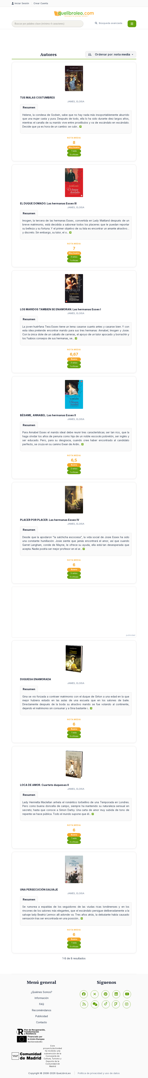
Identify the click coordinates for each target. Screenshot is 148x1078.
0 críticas (74, 154)
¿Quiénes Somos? (41, 992)
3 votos (74, 257)
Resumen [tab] (29, 107)
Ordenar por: (112, 54)
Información (42, 997)
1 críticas (74, 260)
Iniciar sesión (22, 3)
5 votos (74, 573)
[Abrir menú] (132, 23)
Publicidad (41, 1016)
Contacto (41, 1022)
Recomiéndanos (41, 1010)
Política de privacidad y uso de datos (99, 1073)
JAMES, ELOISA (75, 101)
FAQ (41, 1004)
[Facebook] (84, 994)
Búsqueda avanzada (110, 23)
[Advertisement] (77, 41)
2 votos (74, 469)
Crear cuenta (41, 3)
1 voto (74, 151)
